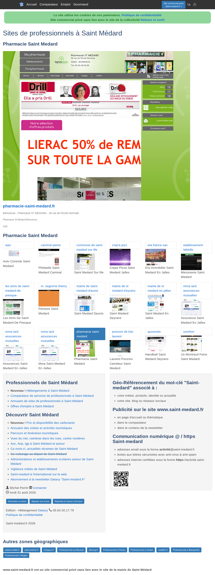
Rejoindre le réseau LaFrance (68, 501)
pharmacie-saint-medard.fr (29, 206)
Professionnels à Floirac (114, 550)
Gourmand (80, 4)
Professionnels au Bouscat (71, 550)
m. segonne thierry (54, 286)
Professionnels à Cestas (142, 550)
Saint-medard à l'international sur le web (39, 474)
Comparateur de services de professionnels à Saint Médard (52, 395)
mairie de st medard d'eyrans (123, 288)
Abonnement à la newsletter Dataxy (48, 479)
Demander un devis (17, 501)
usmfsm (188, 331)
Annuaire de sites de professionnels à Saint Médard (47, 401)
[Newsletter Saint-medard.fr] (189, 4)
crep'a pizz (119, 245)
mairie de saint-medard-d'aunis (87, 288)
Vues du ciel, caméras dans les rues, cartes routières (48, 438)
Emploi (65, 4)
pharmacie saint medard (87, 334)
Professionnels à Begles (16, 555)
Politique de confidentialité (141, 15)
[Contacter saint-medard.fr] (194, 4)
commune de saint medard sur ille (89, 247)
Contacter (40, 487)
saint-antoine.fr (31, 550)
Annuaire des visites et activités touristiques (41, 428)
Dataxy (43, 510)
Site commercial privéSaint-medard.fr (174, 4)
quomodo (154, 331)
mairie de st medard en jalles (159, 288)
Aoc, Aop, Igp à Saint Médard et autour (38, 443)
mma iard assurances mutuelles (191, 290)
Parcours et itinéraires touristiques (34, 433)
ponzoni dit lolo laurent (122, 334)
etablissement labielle (193, 247)
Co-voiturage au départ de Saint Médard (39, 454)
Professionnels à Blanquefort (186, 550)
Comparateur (49, 4)
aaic (8, 245)
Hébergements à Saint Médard (47, 390)
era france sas (158, 245)
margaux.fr (49, 550)
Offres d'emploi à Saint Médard (32, 406)
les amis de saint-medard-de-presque (17, 290)
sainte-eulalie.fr (12, 550)
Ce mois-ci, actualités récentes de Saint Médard (44, 448)
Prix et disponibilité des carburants (50, 422)
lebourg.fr (93, 550)
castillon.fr (163, 550)
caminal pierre (51, 245)
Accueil (31, 4)
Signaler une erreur (40, 501)
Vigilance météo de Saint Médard (34, 469)
